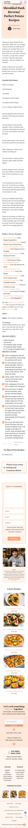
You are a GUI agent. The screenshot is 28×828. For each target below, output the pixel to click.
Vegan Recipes (20, 776)
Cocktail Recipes (7, 778)
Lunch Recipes (7, 774)
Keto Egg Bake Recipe (14, 671)
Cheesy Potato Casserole (11, 253)
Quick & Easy (20, 774)
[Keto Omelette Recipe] (14, 599)
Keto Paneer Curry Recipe (14, 650)
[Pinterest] (14, 744)
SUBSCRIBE (14, 725)
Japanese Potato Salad (11, 280)
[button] (20, 2)
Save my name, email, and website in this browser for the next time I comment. (15, 529)
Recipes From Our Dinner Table (13, 303)
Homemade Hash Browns (12, 276)
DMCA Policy (9, 817)
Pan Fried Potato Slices (11, 285)
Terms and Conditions (14, 813)
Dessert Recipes (7, 776)
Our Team (18, 803)
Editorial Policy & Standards (14, 810)
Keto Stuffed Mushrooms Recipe (14, 629)
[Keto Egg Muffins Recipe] (14, 681)
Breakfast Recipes (7, 771)
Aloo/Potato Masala (10, 238)
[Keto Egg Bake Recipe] (14, 661)
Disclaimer (19, 817)
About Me (10, 803)
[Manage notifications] (24, 825)
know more (14, 580)
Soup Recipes (7, 780)
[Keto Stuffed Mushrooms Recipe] (14, 620)
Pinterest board (9, 309)
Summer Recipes (19, 772)
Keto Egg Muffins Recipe (14, 691)
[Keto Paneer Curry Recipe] (14, 640)
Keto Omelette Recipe (14, 609)
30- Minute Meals (20, 770)
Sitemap (14, 820)
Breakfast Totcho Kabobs (12, 242)
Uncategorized (14, 25)
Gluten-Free (20, 778)
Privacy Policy (14, 807)
